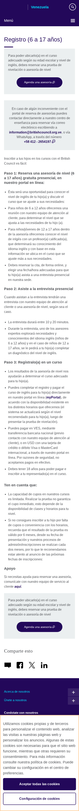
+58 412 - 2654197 (37, 141)
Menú (8, 21)
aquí (17, 586)
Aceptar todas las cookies (39, 784)
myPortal (53, 397)
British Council (14, 7)
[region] (39, 763)
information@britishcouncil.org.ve (35, 132)
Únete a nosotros (15, 700)
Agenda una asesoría (38, 82)
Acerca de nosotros (17, 691)
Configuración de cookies (39, 798)
